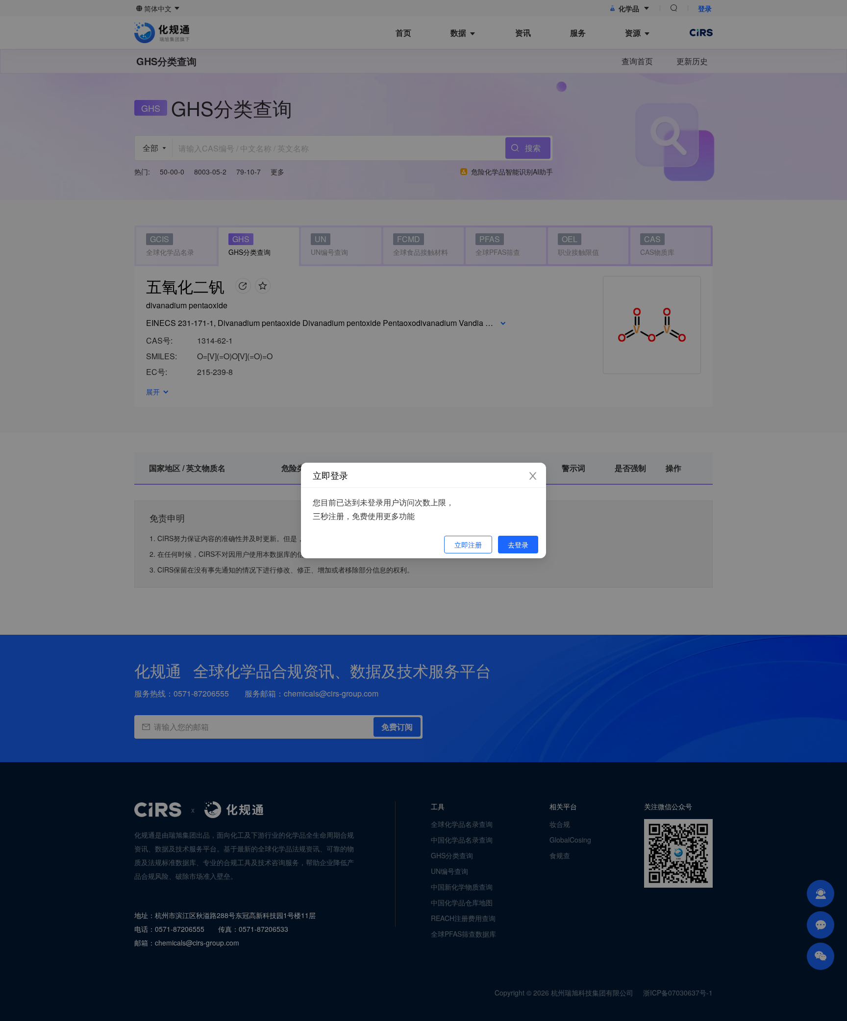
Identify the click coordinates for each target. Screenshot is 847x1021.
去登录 (518, 544)
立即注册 (468, 544)
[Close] (533, 476)
